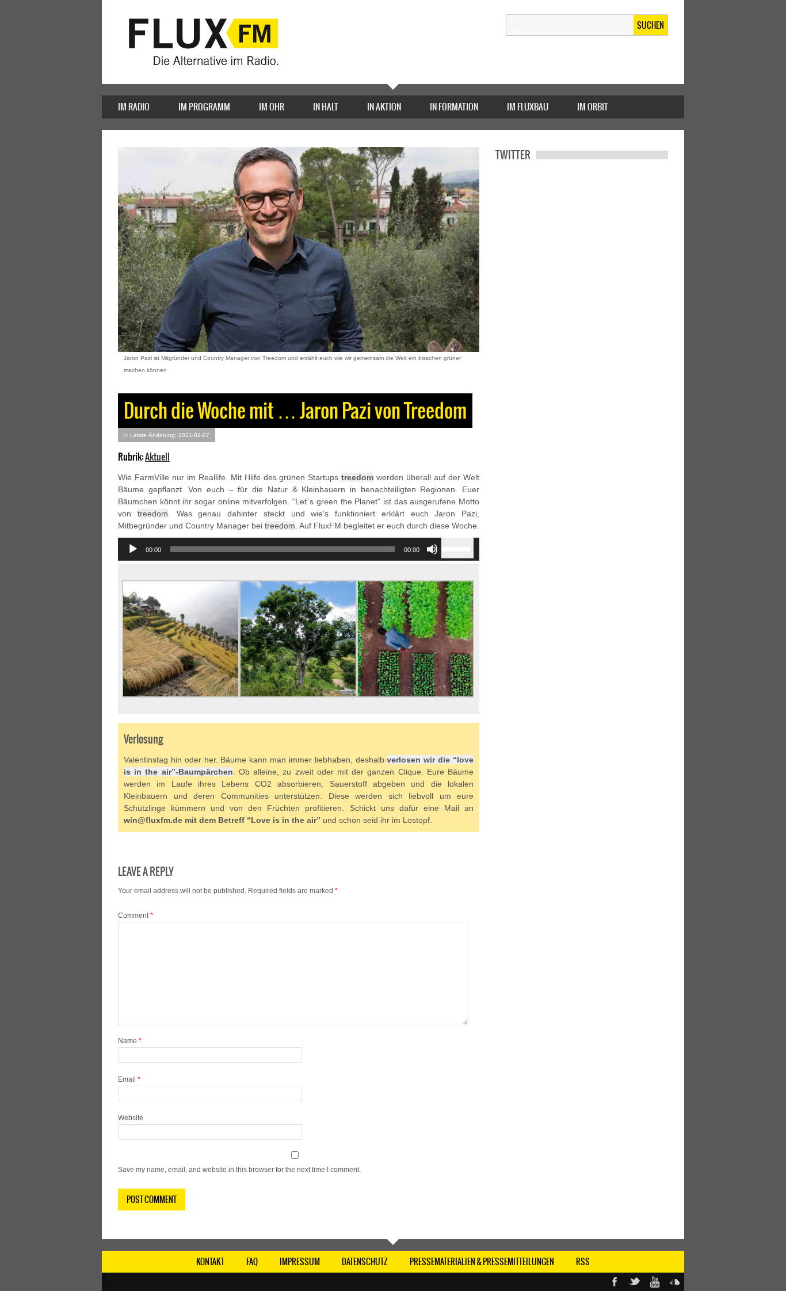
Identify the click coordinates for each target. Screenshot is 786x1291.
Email (129, 1079)
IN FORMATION (454, 106)
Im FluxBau (527, 106)
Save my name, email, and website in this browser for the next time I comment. (239, 1170)
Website (130, 1118)
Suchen (650, 25)
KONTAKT (210, 1261)
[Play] (133, 549)
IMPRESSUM (300, 1261)
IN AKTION (384, 106)
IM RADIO (134, 106)
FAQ (252, 1261)
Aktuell (157, 456)
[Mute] (432, 549)
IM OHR (271, 106)
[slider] (457, 548)
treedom (357, 477)
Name (130, 1041)
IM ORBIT (592, 106)
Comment (135, 915)
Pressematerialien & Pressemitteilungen (482, 1261)
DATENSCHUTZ (365, 1261)
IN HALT (325, 106)
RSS (583, 1261)
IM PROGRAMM (204, 106)
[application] (298, 549)
